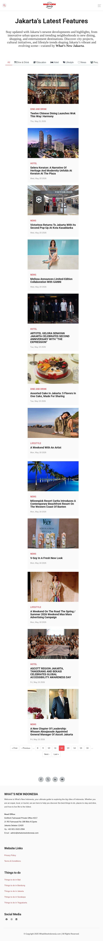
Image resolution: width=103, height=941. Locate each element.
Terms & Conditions (12, 861)
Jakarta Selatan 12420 (13, 825)
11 (56, 749)
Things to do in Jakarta (14, 891)
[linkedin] (16, 919)
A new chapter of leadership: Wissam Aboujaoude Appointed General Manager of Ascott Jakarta (51, 731)
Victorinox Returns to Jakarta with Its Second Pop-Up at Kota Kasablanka (53, 226)
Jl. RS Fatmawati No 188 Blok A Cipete (20, 822)
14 (75, 749)
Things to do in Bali (12, 880)
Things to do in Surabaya (15, 897)
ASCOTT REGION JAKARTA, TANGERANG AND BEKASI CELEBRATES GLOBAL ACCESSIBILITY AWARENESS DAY (50, 673)
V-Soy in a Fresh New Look (46, 558)
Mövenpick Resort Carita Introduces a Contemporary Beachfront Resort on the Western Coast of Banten (53, 503)
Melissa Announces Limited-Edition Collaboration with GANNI (51, 280)
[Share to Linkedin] (55, 779)
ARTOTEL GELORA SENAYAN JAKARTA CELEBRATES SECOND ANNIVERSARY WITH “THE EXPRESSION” (49, 338)
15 (82, 749)
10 (50, 749)
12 (63, 749)
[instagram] (11, 919)
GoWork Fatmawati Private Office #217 (20, 818)
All (9, 62)
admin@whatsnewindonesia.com (24, 833)
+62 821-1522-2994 (16, 829)
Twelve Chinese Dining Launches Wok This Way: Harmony (53, 115)
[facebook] (7, 919)
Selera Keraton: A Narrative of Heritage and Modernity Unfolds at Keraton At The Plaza (51, 170)
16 (88, 749)
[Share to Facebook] (41, 779)
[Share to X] (48, 779)
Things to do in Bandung (14, 885)
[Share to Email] (62, 779)
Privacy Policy (10, 855)
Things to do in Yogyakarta (15, 903)
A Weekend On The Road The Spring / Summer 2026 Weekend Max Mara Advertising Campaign (52, 614)
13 (69, 749)
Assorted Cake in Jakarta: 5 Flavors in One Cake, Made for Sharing (53, 395)
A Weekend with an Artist (45, 447)
